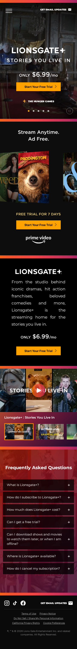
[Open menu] (10, 10)
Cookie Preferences (54, 622)
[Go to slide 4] (43, 111)
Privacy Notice (48, 613)
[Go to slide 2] (33, 111)
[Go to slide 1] (29, 111)
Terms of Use (28, 613)
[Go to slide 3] (38, 111)
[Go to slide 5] (48, 111)
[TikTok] (15, 603)
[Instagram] (6, 603)
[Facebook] (23, 603)
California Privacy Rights (26, 622)
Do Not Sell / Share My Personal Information (38, 618)
